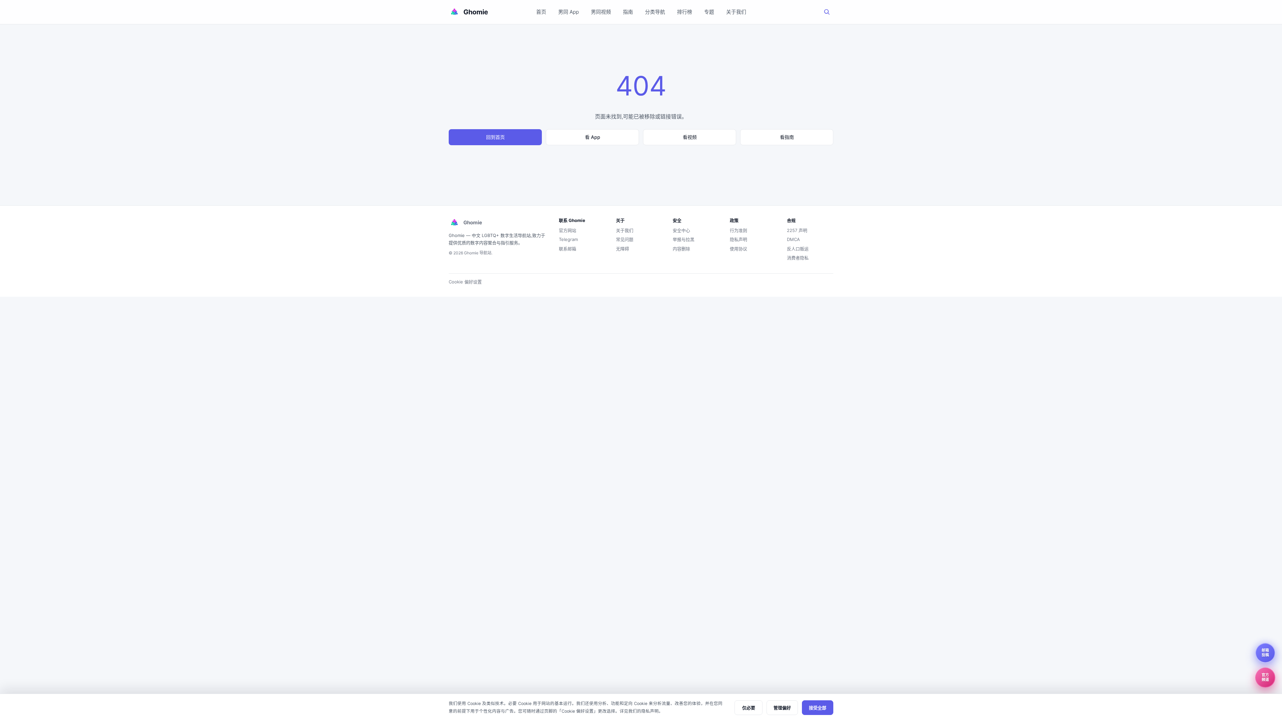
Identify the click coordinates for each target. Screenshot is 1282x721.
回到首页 (495, 137)
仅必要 (748, 707)
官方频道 (1265, 677)
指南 (628, 12)
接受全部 (817, 707)
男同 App (568, 12)
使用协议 (738, 248)
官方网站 (567, 230)
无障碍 (622, 248)
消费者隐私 (798, 257)
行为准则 (738, 230)
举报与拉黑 (683, 239)
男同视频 (601, 12)
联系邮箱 (567, 248)
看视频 (690, 137)
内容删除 (681, 248)
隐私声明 (738, 239)
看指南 (787, 137)
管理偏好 (782, 707)
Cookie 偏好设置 (465, 281)
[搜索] (827, 12)
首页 (541, 12)
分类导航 (655, 12)
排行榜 (684, 12)
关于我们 (736, 12)
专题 (709, 12)
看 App (592, 137)
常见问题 (624, 239)
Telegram (568, 239)
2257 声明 (797, 230)
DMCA (793, 239)
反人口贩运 (798, 248)
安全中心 (681, 230)
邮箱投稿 (1265, 652)
